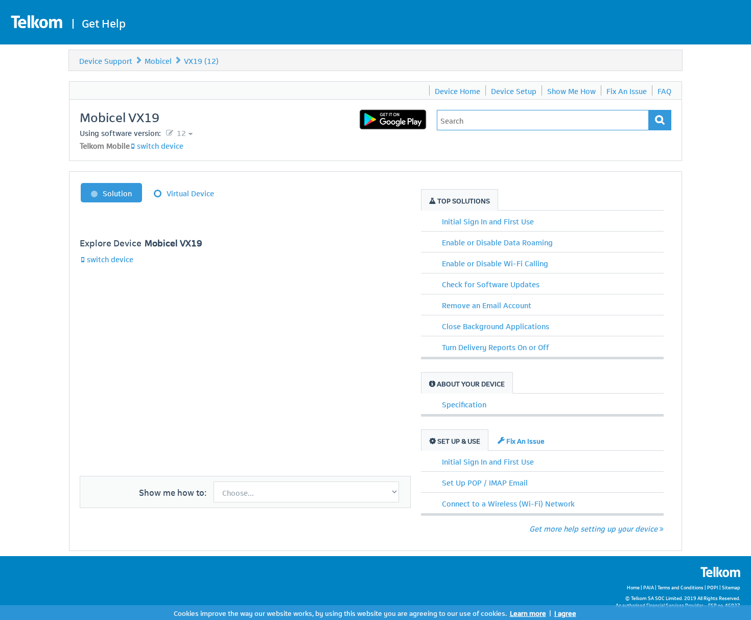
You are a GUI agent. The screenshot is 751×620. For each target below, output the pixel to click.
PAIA (648, 587)
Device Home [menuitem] (457, 90)
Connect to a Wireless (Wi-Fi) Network (508, 503)
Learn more (528, 612)
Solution (117, 193)
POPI (712, 587)
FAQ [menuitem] (664, 90)
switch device (160, 145)
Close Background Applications (495, 325)
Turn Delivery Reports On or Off (495, 346)
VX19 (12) (201, 60)
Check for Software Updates (490, 284)
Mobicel (158, 60)
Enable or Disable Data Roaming (497, 242)
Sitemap (731, 587)
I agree (565, 612)
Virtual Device (190, 193)
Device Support (105, 60)
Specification (464, 404)
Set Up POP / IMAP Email (485, 482)
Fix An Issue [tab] (525, 440)
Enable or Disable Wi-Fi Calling (495, 263)
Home (633, 587)
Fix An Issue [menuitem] (626, 90)
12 (180, 132)
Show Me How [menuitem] (571, 90)
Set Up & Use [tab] (458, 440)
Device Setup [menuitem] (513, 90)
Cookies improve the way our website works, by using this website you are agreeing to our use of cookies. (340, 612)
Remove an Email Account (486, 305)
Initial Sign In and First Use (488, 221)
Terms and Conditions (680, 587)
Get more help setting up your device (593, 528)
